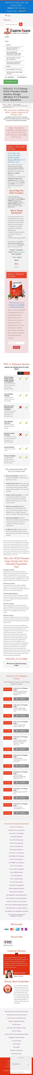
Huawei (8, 66)
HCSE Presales (17, 104)
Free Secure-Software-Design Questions (16, 905)
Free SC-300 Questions (16, 882)
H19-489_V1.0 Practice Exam (20, 789)
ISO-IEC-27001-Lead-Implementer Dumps (16, 1034)
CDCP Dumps (16, 1044)
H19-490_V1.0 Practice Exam (20, 804)
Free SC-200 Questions (16, 879)
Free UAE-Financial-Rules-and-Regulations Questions (16, 915)
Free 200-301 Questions (16, 843)
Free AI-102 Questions (16, 866)
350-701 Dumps (16, 1031)
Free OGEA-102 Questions (16, 885)
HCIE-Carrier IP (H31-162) (14, 69)
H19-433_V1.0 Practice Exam (20, 689)
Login (8, 15)
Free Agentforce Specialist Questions (16, 895)
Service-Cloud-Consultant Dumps (16, 1018)
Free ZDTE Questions (16, 836)
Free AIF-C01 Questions (16, 859)
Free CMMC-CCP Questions (16, 856)
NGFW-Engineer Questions (16, 888)
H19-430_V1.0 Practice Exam (20, 756)
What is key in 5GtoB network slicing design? (17, 664)
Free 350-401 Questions (16, 849)
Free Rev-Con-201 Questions (16, 830)
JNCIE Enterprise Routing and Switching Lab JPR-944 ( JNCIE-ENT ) (14, 54)
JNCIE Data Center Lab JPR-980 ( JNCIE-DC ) (13, 48)
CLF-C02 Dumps (16, 1041)
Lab (6, 41)
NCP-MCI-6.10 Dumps (16, 1050)
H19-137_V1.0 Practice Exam (20, 722)
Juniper (8, 45)
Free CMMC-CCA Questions (16, 862)
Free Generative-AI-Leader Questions (16, 898)
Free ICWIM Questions (16, 872)
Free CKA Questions (16, 875)
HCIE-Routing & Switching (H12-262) (14, 73)
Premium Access (11, 81)
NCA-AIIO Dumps (16, 1053)
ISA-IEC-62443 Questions (16, 892)
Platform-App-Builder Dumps (17, 1021)
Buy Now (22, 699)
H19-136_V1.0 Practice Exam (20, 705)
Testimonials (22, 77)
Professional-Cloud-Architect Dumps (16, 1015)
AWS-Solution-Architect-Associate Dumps (16, 1011)
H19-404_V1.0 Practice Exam (20, 737)
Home (7, 37)
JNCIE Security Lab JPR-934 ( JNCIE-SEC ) (14, 58)
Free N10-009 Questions (16, 840)
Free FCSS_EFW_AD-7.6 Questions (17, 901)
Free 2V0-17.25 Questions (16, 853)
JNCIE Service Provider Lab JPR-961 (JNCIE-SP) (14, 63)
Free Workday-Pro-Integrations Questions (16, 911)
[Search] (20, 24)
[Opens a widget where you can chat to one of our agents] (21, 1065)
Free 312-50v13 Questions (16, 869)
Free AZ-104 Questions (16, 846)
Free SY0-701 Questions (16, 827)
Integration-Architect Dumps (16, 1037)
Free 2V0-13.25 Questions (16, 833)
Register (8, 20)
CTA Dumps (16, 1047)
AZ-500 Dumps (16, 1024)
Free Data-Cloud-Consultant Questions (16, 908)
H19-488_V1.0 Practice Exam (20, 772)
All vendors (9, 77)
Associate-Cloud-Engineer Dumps (16, 1028)
